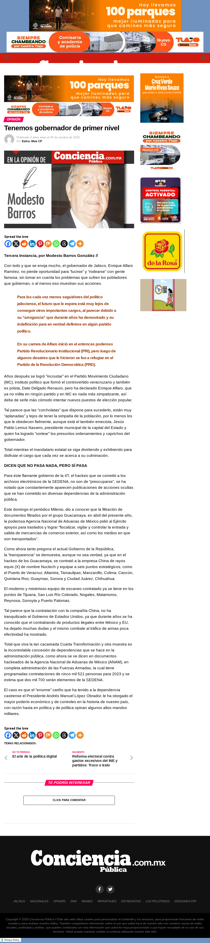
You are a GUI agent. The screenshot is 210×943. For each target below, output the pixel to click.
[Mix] (48, 243)
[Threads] (64, 243)
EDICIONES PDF (186, 901)
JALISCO (19, 901)
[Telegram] (72, 243)
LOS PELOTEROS (158, 901)
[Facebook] (8, 243)
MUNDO (87, 901)
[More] (80, 243)
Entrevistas (131, 901)
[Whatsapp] (56, 243)
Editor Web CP (32, 141)
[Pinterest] (40, 243)
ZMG (73, 901)
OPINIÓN (59, 901)
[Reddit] (24, 243)
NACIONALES (39, 901)
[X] (16, 243)
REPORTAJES (107, 901)
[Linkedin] (32, 243)
